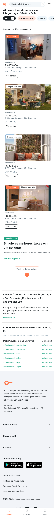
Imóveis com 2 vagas (12, 367)
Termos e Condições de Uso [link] (15, 486)
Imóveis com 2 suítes (12, 358)
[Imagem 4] (33, 57)
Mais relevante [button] (21, 29)
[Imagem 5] (35, 57)
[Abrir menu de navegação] (49, 4)
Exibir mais (7, 317)
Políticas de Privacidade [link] (13, 481)
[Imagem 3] (31, 57)
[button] (27, 424)
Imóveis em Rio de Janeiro (21, 335)
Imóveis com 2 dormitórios (14, 345)
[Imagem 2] (29, 57)
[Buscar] (43, 4)
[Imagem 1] (28, 57)
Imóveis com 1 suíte (11, 354)
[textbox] (27, 4)
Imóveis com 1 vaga (11, 362)
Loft (4, 335)
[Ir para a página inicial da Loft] (6, 4)
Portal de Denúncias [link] (12, 475)
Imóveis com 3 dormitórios (14, 349)
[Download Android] (13, 465)
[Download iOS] (34, 465)
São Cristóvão (42, 335)
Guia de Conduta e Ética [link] (13, 491)
